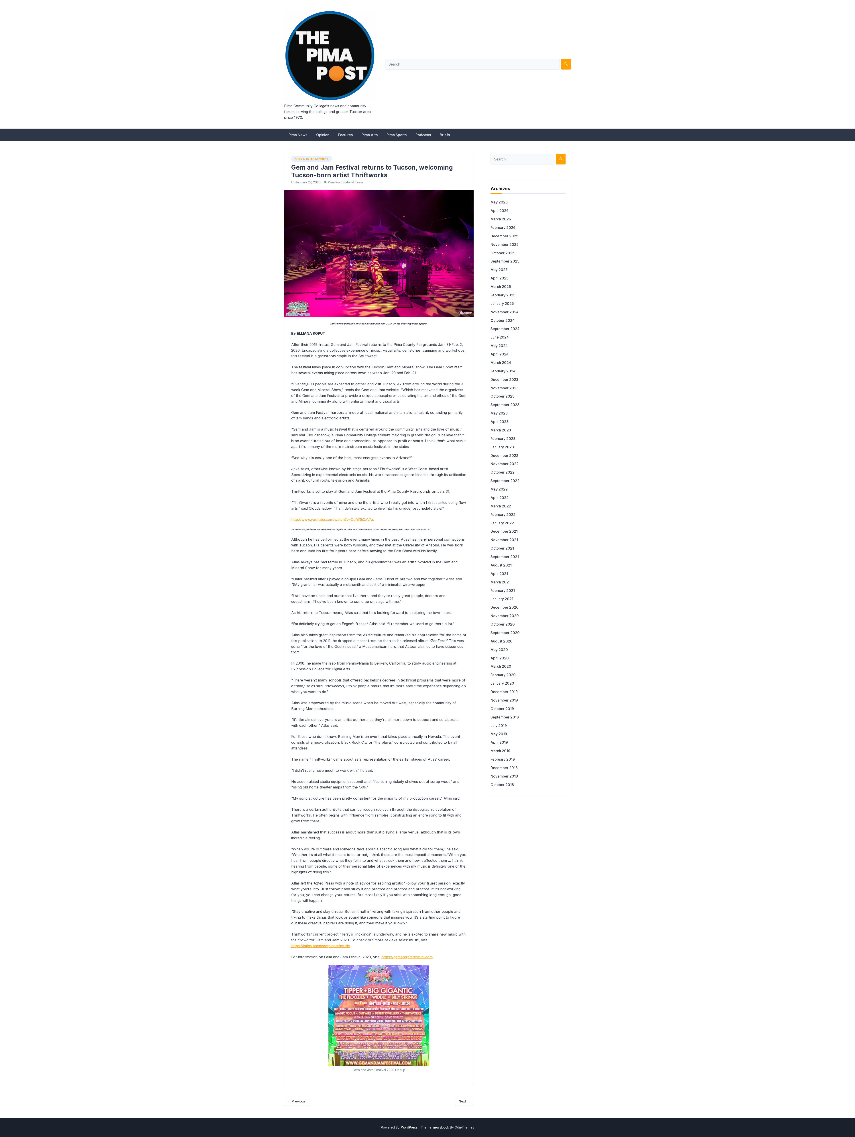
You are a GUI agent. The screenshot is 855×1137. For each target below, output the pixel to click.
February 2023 (503, 438)
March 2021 (500, 582)
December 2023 (504, 379)
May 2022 (499, 489)
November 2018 (504, 776)
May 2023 (499, 413)
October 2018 (502, 784)
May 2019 (499, 734)
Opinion (322, 135)
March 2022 (501, 506)
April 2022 (500, 497)
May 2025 (499, 269)
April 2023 (500, 421)
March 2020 (501, 666)
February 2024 (503, 371)
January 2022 (502, 523)
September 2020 (505, 632)
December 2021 (504, 531)
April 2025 (500, 278)
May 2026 (499, 202)
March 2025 (501, 286)
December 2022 (504, 455)
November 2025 (505, 244)
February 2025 (503, 295)
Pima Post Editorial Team (345, 182)
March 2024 (501, 362)
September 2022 (505, 480)
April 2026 (500, 210)
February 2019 (503, 759)
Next (464, 1101)
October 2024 (503, 320)
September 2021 (505, 556)
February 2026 (503, 227)
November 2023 (505, 388)
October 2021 (502, 548)
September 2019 (505, 717)
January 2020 (502, 683)
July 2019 (499, 725)
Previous (296, 1101)
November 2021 (504, 540)
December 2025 (504, 236)
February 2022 (503, 514)
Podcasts (423, 135)
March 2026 (501, 219)
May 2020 (499, 649)
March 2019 (500, 751)
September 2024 (505, 328)
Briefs (445, 135)
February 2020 (503, 675)
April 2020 (500, 658)
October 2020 (503, 624)
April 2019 (499, 742)
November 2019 (504, 700)
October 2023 (503, 396)
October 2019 (502, 708)
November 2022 (505, 464)
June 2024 (500, 337)
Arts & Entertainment (311, 158)
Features (345, 135)
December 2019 (504, 692)
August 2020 (502, 641)
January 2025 (502, 303)
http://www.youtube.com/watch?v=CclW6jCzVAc (332, 519)
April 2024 (500, 354)
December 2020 (505, 607)
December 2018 (504, 768)
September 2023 (505, 404)
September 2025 (505, 261)
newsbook (441, 1127)
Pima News (298, 135)
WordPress (409, 1127)
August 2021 (501, 565)
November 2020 (505, 616)
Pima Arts (370, 135)
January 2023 (502, 447)
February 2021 (503, 590)
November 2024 (505, 312)
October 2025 (503, 253)
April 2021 (499, 573)
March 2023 (501, 430)
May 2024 (499, 345)
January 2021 (502, 599)
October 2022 (503, 472)
